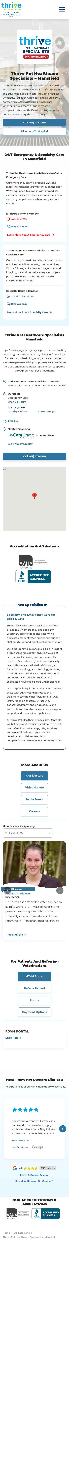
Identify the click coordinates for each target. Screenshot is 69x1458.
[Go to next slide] (59, 890)
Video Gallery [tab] (34, 787)
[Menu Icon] (62, 9)
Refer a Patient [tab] (34, 988)
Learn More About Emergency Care (28, 234)
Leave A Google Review (34, 1175)
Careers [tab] (34, 811)
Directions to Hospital (34, 131)
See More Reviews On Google (33, 1181)
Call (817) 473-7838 (34, 122)
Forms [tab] (34, 1000)
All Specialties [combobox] (14, 832)
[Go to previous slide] (7, 890)
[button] (34, 495)
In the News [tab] (34, 799)
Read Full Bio (15, 934)
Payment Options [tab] (34, 1012)
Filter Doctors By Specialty (19, 826)
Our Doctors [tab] (34, 775)
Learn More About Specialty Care (27, 312)
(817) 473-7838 (18, 226)
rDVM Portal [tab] (34, 976)
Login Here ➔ (13, 1037)
